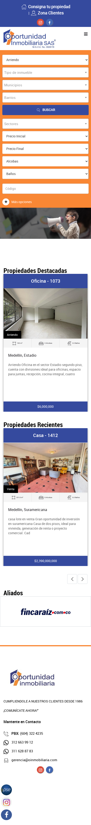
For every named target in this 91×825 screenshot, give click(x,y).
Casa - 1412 (45, 435)
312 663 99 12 (22, 742)
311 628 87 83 (22, 751)
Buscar (48, 109)
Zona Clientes (51, 13)
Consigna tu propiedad (49, 6)
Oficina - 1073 (45, 281)
